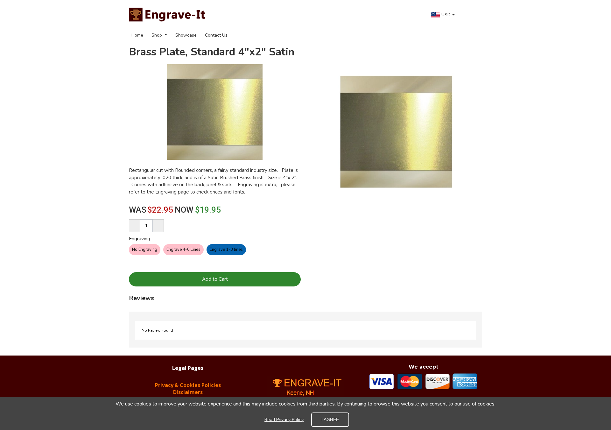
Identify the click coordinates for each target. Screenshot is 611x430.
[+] (158, 225)
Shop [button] (157, 35)
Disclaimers (188, 392)
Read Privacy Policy (284, 420)
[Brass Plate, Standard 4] (396, 131)
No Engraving (144, 249)
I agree (330, 419)
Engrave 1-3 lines (226, 249)
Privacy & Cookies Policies (188, 385)
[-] (134, 225)
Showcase (186, 35)
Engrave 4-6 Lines (183, 249)
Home (137, 35)
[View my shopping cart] (474, 14)
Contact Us (216, 35)
